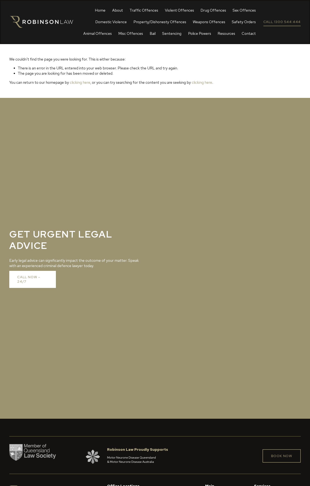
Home (100, 10)
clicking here (80, 82)
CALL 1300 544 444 (282, 22)
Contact (249, 33)
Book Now (281, 456)
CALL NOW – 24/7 (28, 279)
